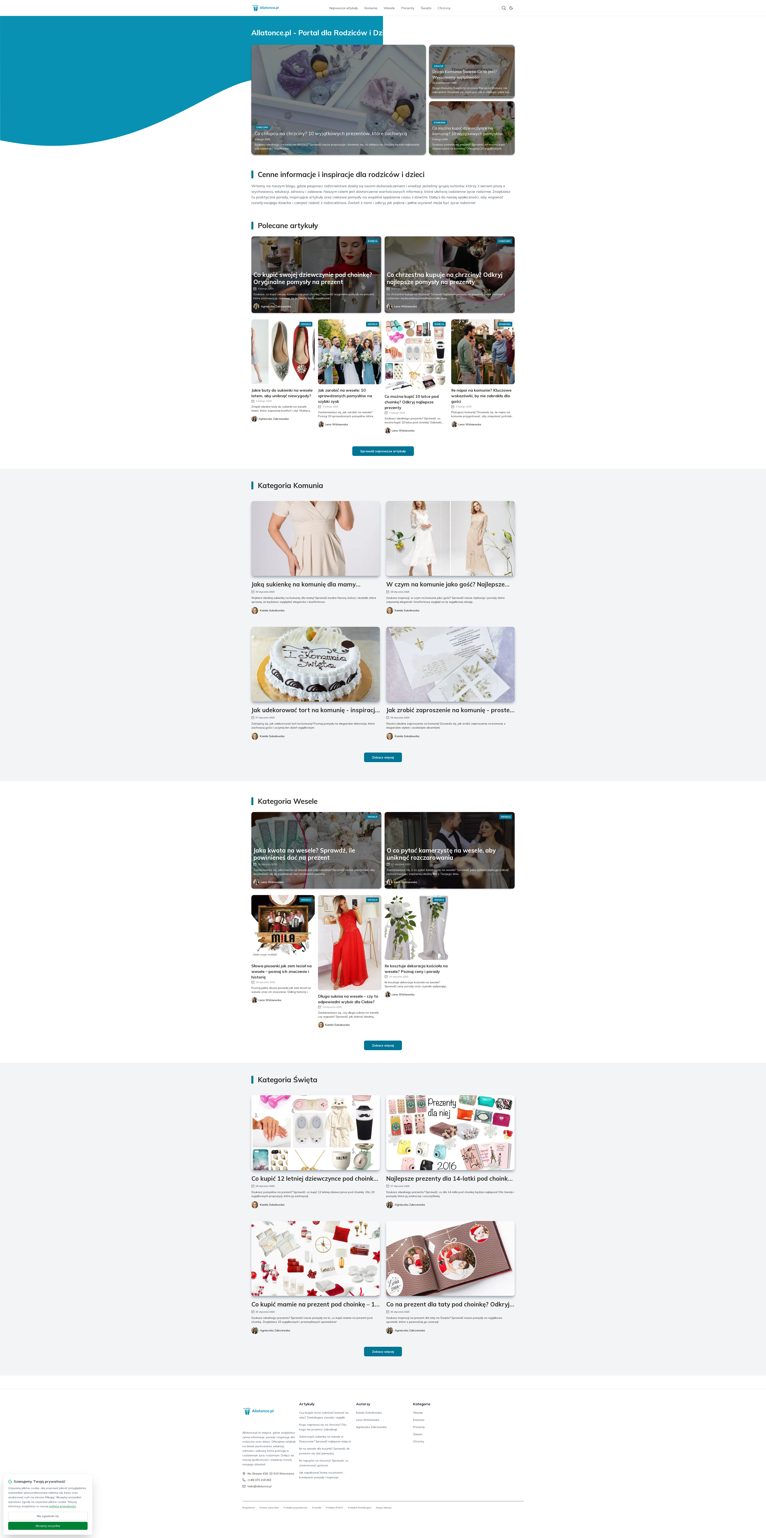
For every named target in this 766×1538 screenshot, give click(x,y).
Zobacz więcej (383, 757)
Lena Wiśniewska (405, 306)
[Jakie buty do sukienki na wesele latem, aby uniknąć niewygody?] (283, 351)
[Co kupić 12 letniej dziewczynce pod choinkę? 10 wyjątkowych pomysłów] (315, 1132)
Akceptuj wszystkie (48, 1526)
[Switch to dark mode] (511, 8)
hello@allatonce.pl (259, 1486)
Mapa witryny (383, 1507)
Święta (426, 8)
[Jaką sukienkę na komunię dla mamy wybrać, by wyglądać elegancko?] (315, 538)
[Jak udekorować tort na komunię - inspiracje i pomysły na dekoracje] (315, 664)
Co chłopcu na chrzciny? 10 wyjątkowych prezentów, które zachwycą (331, 133)
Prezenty (408, 8)
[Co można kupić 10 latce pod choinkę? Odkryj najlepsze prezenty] (416, 354)
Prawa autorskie (269, 1507)
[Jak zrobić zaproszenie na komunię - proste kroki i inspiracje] (450, 664)
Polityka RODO (334, 1507)
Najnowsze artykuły (343, 8)
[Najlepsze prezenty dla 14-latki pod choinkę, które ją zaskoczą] (450, 1132)
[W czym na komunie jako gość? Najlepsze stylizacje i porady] (450, 538)
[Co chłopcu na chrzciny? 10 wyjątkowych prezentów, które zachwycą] (338, 99)
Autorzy (363, 1404)
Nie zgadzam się (48, 1516)
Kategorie (421, 1404)
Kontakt (316, 1507)
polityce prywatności (62, 1506)
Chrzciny (444, 8)
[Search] (504, 8)
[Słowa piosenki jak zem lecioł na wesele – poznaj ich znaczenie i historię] (283, 927)
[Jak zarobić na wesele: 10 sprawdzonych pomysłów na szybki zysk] (349, 351)
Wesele (389, 8)
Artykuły (307, 1404)
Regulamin (248, 1507)
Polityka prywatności (295, 1507)
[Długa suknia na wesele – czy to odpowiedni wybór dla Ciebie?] (349, 942)
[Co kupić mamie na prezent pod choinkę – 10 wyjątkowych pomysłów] (315, 1258)
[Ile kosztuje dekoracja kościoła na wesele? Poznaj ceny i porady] (416, 927)
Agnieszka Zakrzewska (276, 306)
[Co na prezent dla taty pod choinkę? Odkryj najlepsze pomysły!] (450, 1258)
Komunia (370, 8)
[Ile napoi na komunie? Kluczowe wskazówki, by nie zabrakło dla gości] (483, 351)
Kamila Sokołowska (272, 610)
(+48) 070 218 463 (259, 1480)
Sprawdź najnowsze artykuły (383, 451)
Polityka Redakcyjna (359, 1507)
